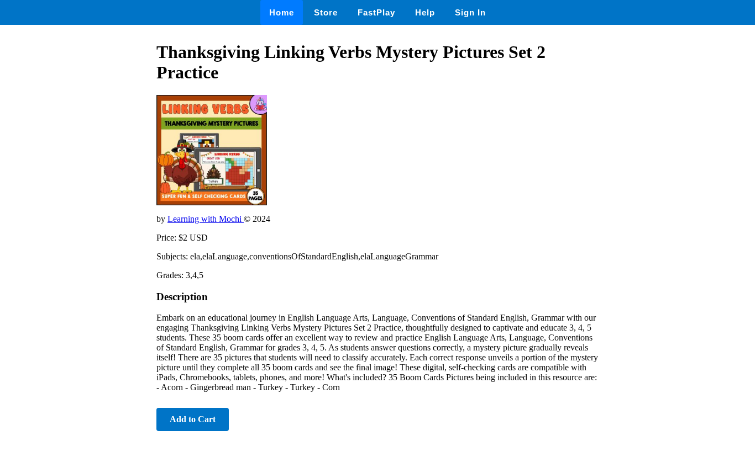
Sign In (470, 12)
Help (425, 12)
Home (281, 12)
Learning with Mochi (205, 219)
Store (326, 12)
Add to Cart (193, 419)
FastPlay (376, 12)
